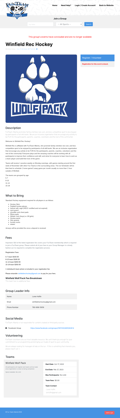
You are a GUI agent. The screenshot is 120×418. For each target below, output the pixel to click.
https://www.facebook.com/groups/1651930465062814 (52, 328)
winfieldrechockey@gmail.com (29, 273)
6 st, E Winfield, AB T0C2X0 (26, 49)
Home (54, 5)
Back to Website (106, 5)
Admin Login (109, 412)
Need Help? (66, 5)
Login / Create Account (85, 5)
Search (88, 24)
